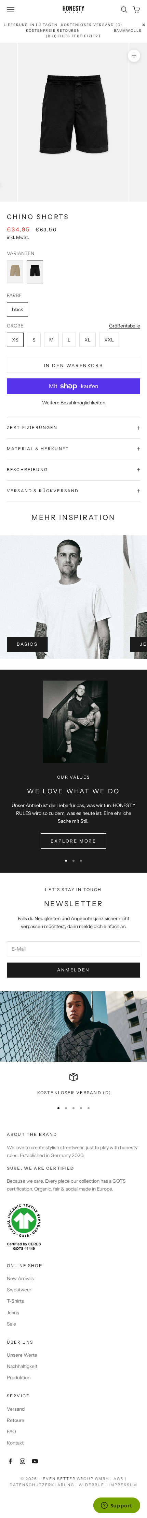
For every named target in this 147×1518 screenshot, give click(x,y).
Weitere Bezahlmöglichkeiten (73, 403)
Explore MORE (73, 841)
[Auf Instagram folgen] (22, 1461)
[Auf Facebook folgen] (10, 1461)
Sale (11, 1324)
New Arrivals (20, 1278)
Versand (16, 1409)
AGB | (119, 1478)
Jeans (13, 1312)
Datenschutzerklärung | (44, 1484)
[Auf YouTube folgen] (34, 1461)
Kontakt (15, 1443)
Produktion (18, 1377)
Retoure (15, 1420)
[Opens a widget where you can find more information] (116, 1506)
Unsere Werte (22, 1355)
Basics (27, 644)
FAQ (11, 1431)
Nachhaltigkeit (22, 1366)
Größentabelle (124, 326)
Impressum (123, 1484)
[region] (73, 1084)
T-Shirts (15, 1301)
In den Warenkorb (73, 365)
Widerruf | (94, 1484)
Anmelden (73, 969)
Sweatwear (19, 1290)
